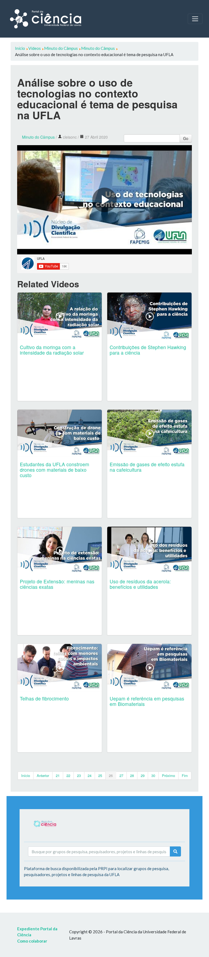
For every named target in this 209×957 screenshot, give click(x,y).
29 (143, 775)
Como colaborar (32, 940)
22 (68, 775)
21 (58, 775)
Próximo (168, 775)
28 (132, 775)
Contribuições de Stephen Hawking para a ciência (148, 350)
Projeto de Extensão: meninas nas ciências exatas (57, 584)
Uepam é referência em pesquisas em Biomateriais (147, 701)
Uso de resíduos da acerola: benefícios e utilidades (140, 584)
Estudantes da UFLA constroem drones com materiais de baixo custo (54, 469)
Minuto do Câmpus (38, 137)
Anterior (43, 775)
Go (185, 138)
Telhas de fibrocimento (44, 698)
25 (100, 775)
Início (25, 775)
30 (153, 775)
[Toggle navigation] (195, 19)
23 (79, 775)
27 (121, 775)
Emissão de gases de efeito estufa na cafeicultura (147, 467)
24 (89, 775)
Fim (185, 775)
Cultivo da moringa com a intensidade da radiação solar (52, 350)
